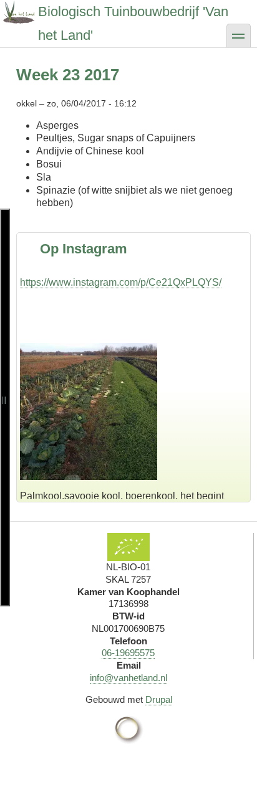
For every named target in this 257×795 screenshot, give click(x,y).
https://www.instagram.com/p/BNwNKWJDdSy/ (123, 468)
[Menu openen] (5, 407)
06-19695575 (128, 652)
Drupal (158, 699)
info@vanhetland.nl (128, 677)
